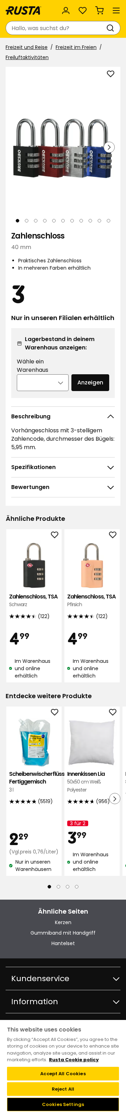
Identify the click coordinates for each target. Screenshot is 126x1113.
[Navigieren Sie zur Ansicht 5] (54, 220)
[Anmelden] (65, 10)
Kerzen (63, 922)
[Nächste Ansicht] (109, 147)
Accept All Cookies (62, 1073)
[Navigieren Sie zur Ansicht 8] (81, 220)
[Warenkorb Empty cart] (99, 10)
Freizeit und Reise (27, 47)
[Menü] (116, 10)
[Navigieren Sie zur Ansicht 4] (45, 220)
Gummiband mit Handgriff (63, 932)
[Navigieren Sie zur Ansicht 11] (108, 220)
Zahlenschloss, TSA (33, 600)
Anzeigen (90, 382)
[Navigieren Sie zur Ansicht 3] (35, 220)
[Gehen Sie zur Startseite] (23, 10)
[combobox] (56, 28)
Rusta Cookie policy (74, 1059)
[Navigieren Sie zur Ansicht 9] (90, 220)
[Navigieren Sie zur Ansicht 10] (99, 220)
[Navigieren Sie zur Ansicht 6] (63, 220)
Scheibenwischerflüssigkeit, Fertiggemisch (34, 781)
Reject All (63, 1089)
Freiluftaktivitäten (27, 57)
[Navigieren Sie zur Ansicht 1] (17, 220)
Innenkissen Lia (86, 781)
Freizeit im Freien (76, 47)
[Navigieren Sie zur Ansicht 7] (72, 220)
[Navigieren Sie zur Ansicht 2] (26, 220)
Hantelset (63, 943)
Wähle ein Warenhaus (32, 365)
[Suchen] (111, 28)
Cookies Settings (63, 1104)
